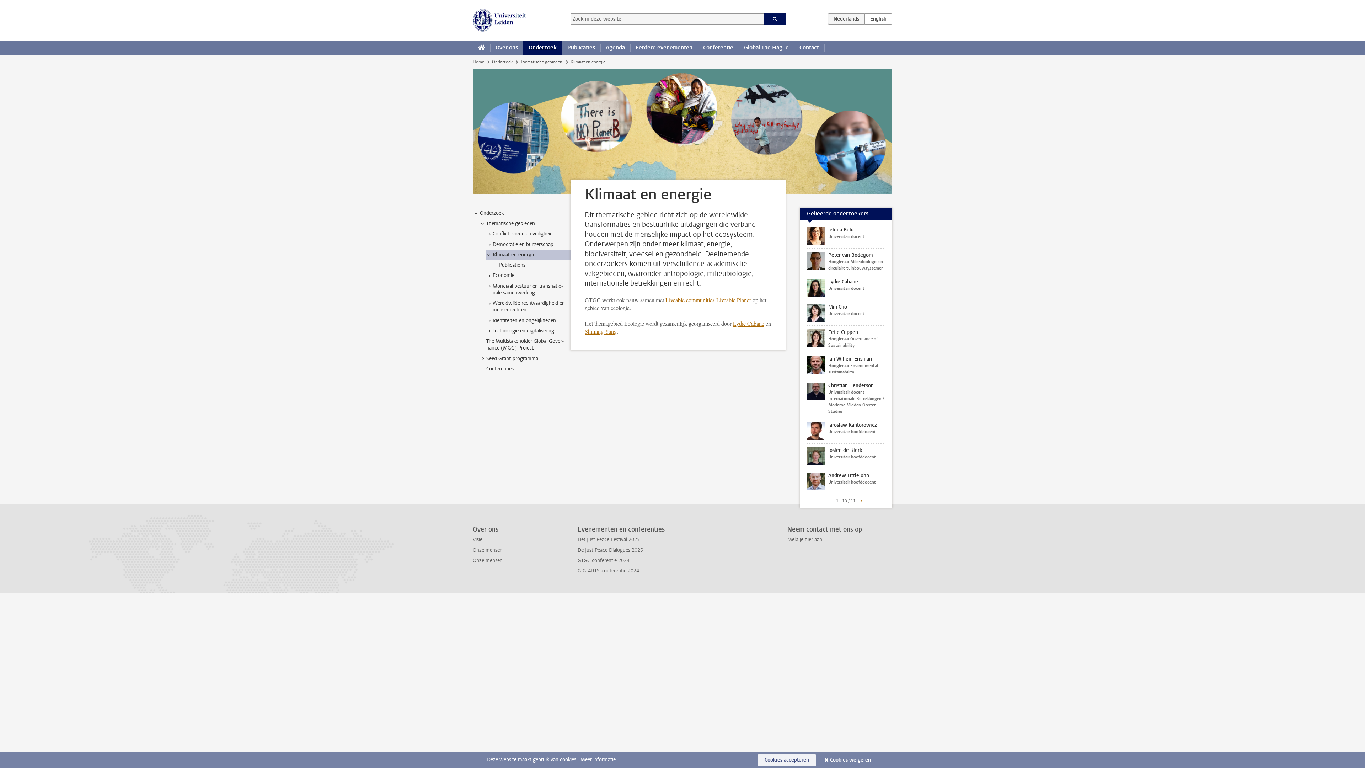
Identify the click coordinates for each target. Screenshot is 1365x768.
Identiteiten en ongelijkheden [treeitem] (524, 320)
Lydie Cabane (748, 323)
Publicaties (581, 47)
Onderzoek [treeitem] (492, 213)
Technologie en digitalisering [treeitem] (523, 330)
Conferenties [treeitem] (500, 369)
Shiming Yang (601, 331)
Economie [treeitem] (503, 275)
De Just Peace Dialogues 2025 (610, 550)
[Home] (481, 48)
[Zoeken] (775, 19)
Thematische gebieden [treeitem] (510, 223)
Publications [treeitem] (512, 265)
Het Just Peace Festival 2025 (609, 539)
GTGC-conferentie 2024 (604, 560)
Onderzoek (543, 47)
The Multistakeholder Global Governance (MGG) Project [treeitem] (525, 344)
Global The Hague (766, 47)
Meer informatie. (598, 759)
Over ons (507, 47)
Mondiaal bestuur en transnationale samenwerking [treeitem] (528, 289)
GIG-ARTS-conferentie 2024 (608, 570)
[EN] (878, 19)
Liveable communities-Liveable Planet (708, 300)
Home (478, 62)
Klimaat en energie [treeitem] (514, 254)
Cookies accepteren (787, 760)
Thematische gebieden (541, 62)
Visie (477, 539)
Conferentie (718, 47)
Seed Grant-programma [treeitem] (512, 358)
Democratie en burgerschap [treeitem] (523, 244)
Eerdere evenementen (664, 47)
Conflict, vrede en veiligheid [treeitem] (523, 233)
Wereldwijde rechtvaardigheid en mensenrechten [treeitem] (529, 306)
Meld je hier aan (804, 539)
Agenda (615, 47)
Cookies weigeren (850, 760)
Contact (809, 47)
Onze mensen (488, 550)
